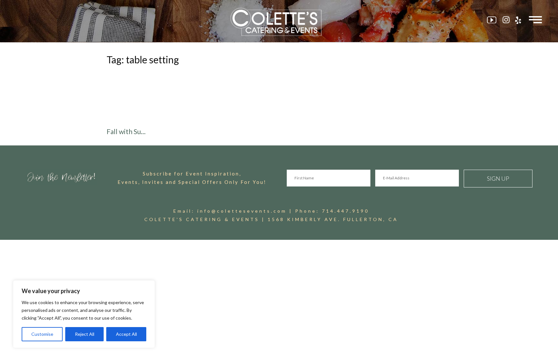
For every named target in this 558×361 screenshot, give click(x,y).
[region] (84, 314)
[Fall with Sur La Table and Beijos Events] (189, 97)
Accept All (126, 334)
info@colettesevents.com (242, 211)
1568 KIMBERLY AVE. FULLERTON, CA (333, 219)
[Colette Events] (279, 22)
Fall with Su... (126, 131)
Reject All (84, 334)
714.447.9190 (345, 211)
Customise (42, 334)
